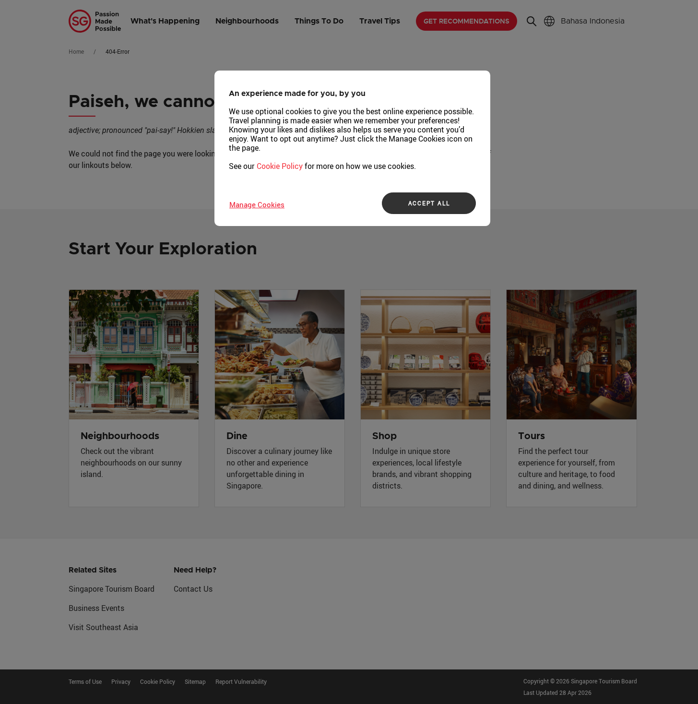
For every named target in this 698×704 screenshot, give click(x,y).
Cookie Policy (280, 166)
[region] (352, 148)
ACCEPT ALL (429, 203)
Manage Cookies (256, 204)
